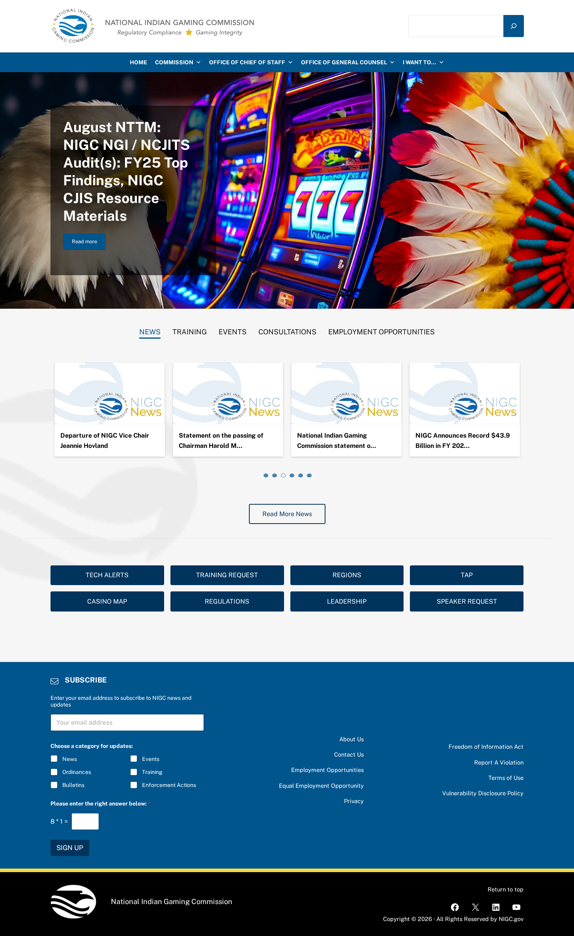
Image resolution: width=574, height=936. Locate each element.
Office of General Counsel (344, 62)
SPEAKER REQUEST (467, 601)
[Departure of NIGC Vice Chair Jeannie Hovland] (109, 393)
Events (150, 759)
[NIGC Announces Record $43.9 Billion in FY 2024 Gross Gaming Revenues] (464, 393)
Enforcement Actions (169, 785)
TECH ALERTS (107, 575)
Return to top (506, 889)
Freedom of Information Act (486, 746)
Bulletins (73, 785)
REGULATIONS (227, 601)
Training (152, 772)
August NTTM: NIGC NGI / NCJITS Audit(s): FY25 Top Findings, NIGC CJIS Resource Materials (126, 171)
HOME (138, 62)
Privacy (354, 801)
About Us (351, 739)
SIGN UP (69, 848)
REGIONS (347, 575)
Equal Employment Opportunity (321, 785)
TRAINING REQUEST (227, 575)
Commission (174, 62)
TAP (467, 575)
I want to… (419, 62)
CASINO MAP (107, 601)
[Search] (513, 26)
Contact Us (349, 754)
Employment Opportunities (327, 769)
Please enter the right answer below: (100, 803)
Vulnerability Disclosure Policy (483, 793)
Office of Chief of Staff (247, 62)
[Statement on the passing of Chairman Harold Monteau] (228, 393)
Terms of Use (506, 777)
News (69, 759)
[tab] (150, 330)
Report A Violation (499, 762)
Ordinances (76, 772)
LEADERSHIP (346, 601)
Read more (89, 243)
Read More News (287, 514)
